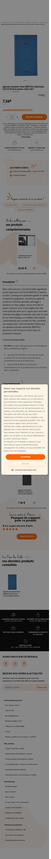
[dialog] (24, 429)
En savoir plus (33, 450)
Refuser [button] (25, 464)
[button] (25, 470)
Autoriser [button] (25, 457)
